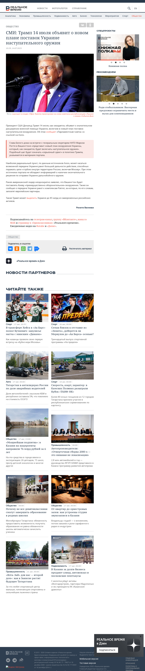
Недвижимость (61, 16)
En (135, 8)
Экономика (24, 16)
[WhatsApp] (23, 248)
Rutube (40, 225)
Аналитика (10, 16)
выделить (32, 197)
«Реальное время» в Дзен (31, 260)
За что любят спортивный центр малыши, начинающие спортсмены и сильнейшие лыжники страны (25, 583)
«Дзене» (51, 225)
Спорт (125, 16)
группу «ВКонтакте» (65, 219)
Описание (130, 663)
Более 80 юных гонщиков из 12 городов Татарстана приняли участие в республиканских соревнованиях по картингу (72, 395)
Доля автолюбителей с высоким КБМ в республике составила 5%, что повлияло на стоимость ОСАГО (27, 392)
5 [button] (126, 103)
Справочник (79, 8)
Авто (74, 16)
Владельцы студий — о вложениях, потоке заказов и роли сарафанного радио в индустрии (70, 517)
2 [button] (115, 62)
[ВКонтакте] (82, 25)
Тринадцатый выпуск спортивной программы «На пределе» (72, 334)
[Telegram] (30, 248)
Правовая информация (132, 659)
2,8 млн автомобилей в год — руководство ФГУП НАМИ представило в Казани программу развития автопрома (72, 457)
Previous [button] (99, 47)
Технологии (96, 16)
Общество (137, 16)
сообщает (51, 131)
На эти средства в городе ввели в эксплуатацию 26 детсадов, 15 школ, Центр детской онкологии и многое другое (26, 454)
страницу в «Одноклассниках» (35, 222)
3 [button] (120, 62)
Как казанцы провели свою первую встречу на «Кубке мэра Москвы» (25, 334)
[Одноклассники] (90, 25)
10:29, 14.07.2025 (14, 48)
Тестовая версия (88, 663)
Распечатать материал (80, 248)
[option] (118, 47)
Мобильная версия (89, 658)
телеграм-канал (43, 219)
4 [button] (124, 62)
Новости (42, 8)
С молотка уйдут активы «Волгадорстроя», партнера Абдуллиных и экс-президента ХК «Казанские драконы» (72, 579)
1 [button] (111, 62)
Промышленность (42, 16)
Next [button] (137, 47)
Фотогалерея (60, 8)
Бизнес (83, 16)
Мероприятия (112, 16)
